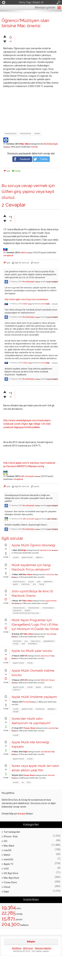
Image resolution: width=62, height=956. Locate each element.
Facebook (25, 159)
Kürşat (26, 702)
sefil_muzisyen (27, 476)
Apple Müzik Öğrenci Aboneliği (33, 545)
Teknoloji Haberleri (43, 948)
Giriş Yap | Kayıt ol (31, 2)
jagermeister (51, 601)
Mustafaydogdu (51, 144)
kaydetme (48, 582)
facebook (40, 709)
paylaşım (51, 709)
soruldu (34, 147)
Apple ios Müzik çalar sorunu (32, 650)
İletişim (31, 941)
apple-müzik (27, 557)
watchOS (8, 859)
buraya (21, 813)
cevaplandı (8, 255)
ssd (23, 644)
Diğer (24, 550)
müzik (37, 133)
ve (23, 782)
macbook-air (25, 133)
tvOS (6, 868)
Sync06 (49, 634)
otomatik (48, 687)
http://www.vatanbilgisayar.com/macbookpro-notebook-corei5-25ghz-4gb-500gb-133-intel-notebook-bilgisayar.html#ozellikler (27, 424)
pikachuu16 (46, 656)
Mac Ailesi (25, 144)
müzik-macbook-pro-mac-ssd (26, 613)
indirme (16, 690)
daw (38, 582)
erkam (23, 252)
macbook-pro (11, 133)
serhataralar (46, 752)
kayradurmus (45, 550)
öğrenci (39, 557)
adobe (27, 610)
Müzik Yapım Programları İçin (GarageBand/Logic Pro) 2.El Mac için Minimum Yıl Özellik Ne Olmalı (35, 624)
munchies (49, 574)
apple (15, 584)
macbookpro (48, 608)
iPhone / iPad (11, 836)
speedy (51, 728)
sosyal (15, 711)
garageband (48, 641)
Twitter (44, 159)
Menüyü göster (45, 7)
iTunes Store (29, 728)
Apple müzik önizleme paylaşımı (34, 697)
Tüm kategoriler (12, 832)
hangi (41, 584)
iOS (26, 656)
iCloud (7, 887)
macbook (25, 584)
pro (34, 584)
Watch (7, 855)
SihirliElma (16, 948)
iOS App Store (11, 873)
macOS (7, 850)
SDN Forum (28, 948)
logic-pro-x (35, 641)
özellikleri (32, 644)
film (28, 782)
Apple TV (8, 864)
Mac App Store (11, 878)
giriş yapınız (24, 191)
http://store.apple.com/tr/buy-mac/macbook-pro (26, 299)
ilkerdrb (51, 775)
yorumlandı (45, 304)
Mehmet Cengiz (48, 680)
